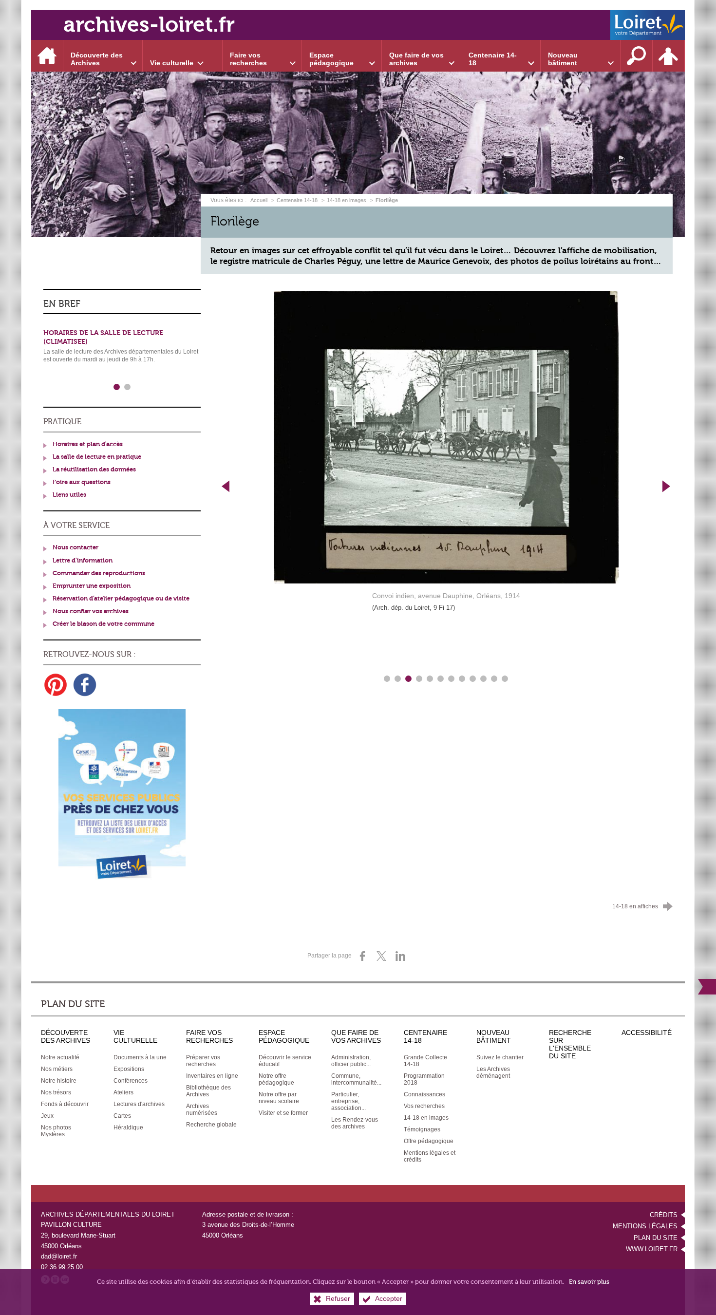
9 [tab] (473, 679)
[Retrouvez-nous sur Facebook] (85, 685)
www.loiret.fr (652, 1249)
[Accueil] (47, 56)
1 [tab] (387, 679)
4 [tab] (419, 679)
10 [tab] (484, 679)
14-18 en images (346, 200)
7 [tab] (451, 679)
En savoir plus (589, 1281)
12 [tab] (505, 679)
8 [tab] (462, 679)
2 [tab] (398, 679)
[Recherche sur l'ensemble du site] (637, 56)
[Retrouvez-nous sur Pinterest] (55, 685)
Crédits (664, 1215)
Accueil (259, 200)
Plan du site (656, 1237)
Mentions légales (645, 1226)
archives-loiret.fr (149, 24)
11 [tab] (494, 679)
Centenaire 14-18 (297, 200)
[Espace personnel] (669, 56)
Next (666, 486)
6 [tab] (441, 679)
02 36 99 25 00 (62, 1267)
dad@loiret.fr (59, 1256)
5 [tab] (430, 679)
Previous (226, 486)
